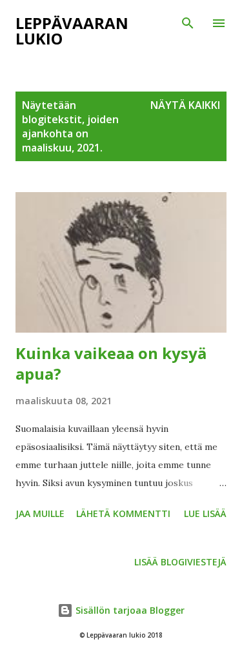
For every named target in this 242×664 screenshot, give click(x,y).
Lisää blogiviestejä (180, 562)
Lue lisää (205, 513)
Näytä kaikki (185, 105)
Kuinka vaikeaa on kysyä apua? (111, 363)
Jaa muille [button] (40, 513)
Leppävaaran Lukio (71, 30)
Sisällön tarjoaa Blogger (129, 610)
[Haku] (188, 23)
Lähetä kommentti (123, 513)
